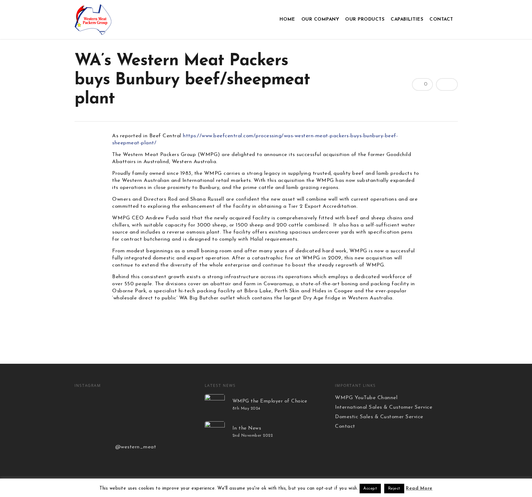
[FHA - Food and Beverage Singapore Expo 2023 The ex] (173, 428)
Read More (419, 488)
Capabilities (407, 19)
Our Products (365, 19)
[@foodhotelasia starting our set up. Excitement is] (131, 428)
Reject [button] (394, 489)
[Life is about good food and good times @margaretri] (173, 403)
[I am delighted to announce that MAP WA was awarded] (90, 403)
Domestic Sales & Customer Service (379, 416)
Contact (441, 19)
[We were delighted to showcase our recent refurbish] (131, 403)
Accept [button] (370, 489)
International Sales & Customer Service (383, 407)
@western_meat (135, 447)
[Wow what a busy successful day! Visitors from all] (90, 428)
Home (287, 19)
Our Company (320, 19)
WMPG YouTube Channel (366, 397)
